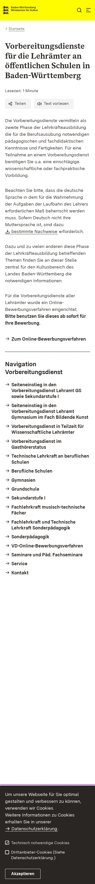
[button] (18, 104)
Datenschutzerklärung (34, 828)
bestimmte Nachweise (34, 231)
